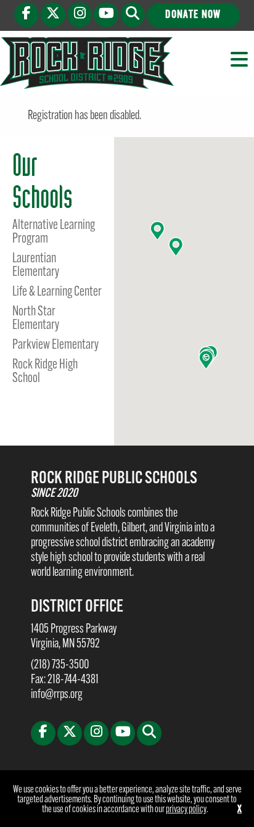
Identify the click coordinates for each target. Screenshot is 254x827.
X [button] (239, 810)
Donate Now (193, 15)
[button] (132, 14)
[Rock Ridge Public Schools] (87, 63)
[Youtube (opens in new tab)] (106, 14)
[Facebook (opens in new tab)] (26, 14)
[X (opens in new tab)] (53, 14)
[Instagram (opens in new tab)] (79, 14)
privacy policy (186, 810)
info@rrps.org (57, 695)
